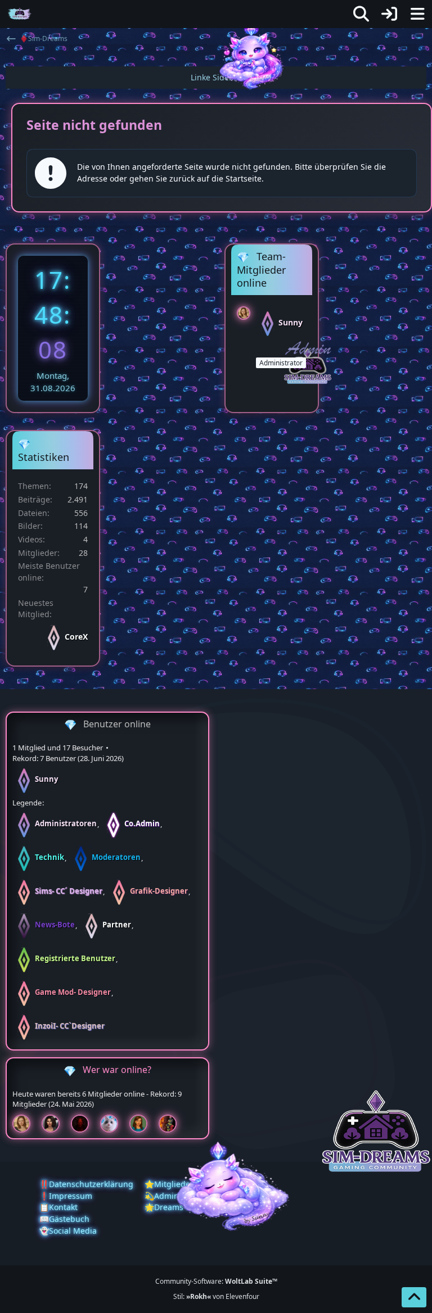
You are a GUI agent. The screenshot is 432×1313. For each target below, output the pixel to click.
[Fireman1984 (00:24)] (172, 1124)
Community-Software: (216, 1281)
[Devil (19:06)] (84, 1124)
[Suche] (361, 14)
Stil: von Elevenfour (216, 1296)
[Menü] (417, 14)
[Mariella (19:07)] (55, 1124)
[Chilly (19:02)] (142, 1124)
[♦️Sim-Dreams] (19, 14)
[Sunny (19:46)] (25, 1124)
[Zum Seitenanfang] (414, 1297)
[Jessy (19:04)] (113, 1124)
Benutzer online (117, 724)
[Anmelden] (389, 14)
